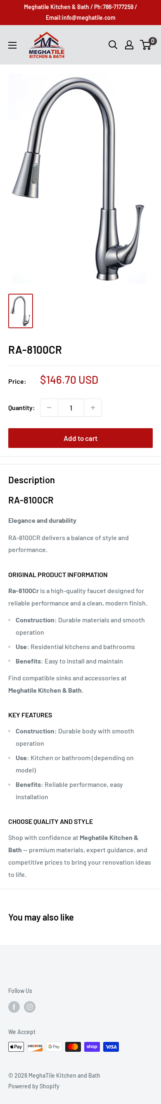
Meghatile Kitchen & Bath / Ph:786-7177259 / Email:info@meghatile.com (80, 12)
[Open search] (113, 44)
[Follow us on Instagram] (30, 1006)
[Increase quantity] (93, 407)
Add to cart (80, 438)
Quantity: (21, 407)
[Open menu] (12, 45)
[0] (146, 45)
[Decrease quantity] (49, 407)
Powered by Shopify (33, 1086)
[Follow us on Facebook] (14, 1006)
